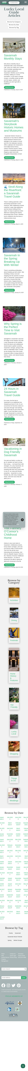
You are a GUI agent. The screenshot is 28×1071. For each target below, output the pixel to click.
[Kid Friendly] (14, 695)
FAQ (2, 955)
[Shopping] (14, 746)
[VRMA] (14, 1015)
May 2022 (18, 850)
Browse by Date (14, 24)
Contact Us (13, 953)
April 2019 (10, 872)
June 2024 (10, 839)
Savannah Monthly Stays (13, 57)
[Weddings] (14, 793)
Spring (9, 940)
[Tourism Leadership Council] (10, 1003)
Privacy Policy (13, 957)
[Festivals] (14, 633)
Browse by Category (14, 22)
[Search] (25, 969)
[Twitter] (14, 985)
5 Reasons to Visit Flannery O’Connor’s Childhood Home (12, 531)
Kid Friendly (14, 706)
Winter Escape (18, 940)
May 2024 (18, 839)
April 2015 (10, 911)
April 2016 (18, 900)
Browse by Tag (14, 27)
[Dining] (14, 613)
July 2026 (10, 817)
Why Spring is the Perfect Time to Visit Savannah (13, 328)
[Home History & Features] (14, 659)
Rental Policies (5, 957)
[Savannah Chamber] (20, 1003)
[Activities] (14, 593)
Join (23, 977)
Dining (14, 620)
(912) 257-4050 (22, 957)
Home (3, 953)
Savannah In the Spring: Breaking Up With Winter (12, 260)
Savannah (18, 933)
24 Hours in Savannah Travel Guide (12, 392)
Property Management (4, 960)
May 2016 (10, 900)
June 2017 (18, 884)
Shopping (14, 754)
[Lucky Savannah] (4, 3)
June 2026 (18, 817)
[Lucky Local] (14, 722)
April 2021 (18, 856)
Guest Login (13, 955)
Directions (20, 953)
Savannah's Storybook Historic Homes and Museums (13, 125)
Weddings (14, 801)
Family (11, 933)
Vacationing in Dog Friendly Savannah (13, 452)
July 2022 (10, 850)
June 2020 (18, 861)
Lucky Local (14, 733)
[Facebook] (3, 985)
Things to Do (14, 779)
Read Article (9, 87)
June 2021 (10, 856)
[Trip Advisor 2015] (18, 1009)
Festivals (14, 640)
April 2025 (10, 828)
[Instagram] (9, 985)
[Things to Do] (14, 768)
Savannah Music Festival (15, 936)
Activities (14, 600)
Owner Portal (21, 955)
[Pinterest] (19, 985)
